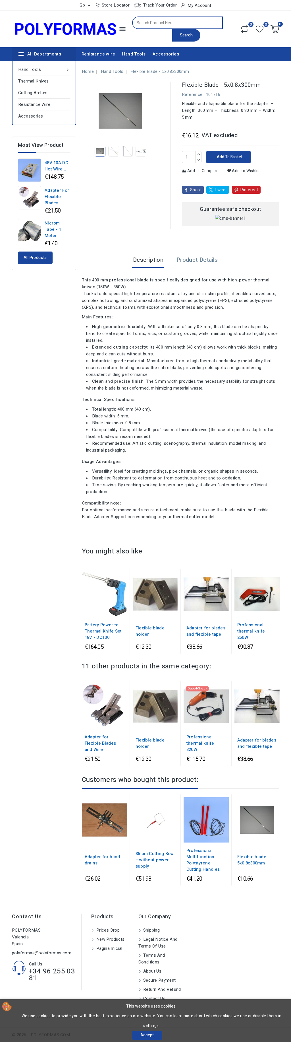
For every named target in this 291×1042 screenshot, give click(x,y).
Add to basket (229, 157)
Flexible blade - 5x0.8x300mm (253, 860)
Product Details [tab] (197, 260)
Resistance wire (98, 54)
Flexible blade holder (150, 631)
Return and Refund (161, 989)
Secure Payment (159, 980)
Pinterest (249, 190)
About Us (152, 971)
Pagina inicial (108, 948)
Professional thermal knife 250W (251, 631)
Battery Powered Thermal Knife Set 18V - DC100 (103, 631)
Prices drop (107, 930)
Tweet (221, 190)
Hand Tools (134, 54)
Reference (192, 94)
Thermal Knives (33, 81)
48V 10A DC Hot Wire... (56, 166)
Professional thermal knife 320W (200, 743)
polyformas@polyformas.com (41, 953)
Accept (147, 1035)
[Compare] (245, 29)
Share (195, 190)
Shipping (151, 930)
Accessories (166, 54)
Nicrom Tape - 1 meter (53, 229)
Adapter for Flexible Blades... (57, 196)
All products (35, 258)
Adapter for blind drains (102, 860)
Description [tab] (148, 260)
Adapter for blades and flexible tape (205, 631)
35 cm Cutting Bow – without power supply (155, 860)
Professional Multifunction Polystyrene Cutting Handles (203, 859)
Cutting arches (33, 93)
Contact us (27, 916)
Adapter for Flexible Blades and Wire (100, 743)
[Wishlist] (259, 29)
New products (109, 939)
